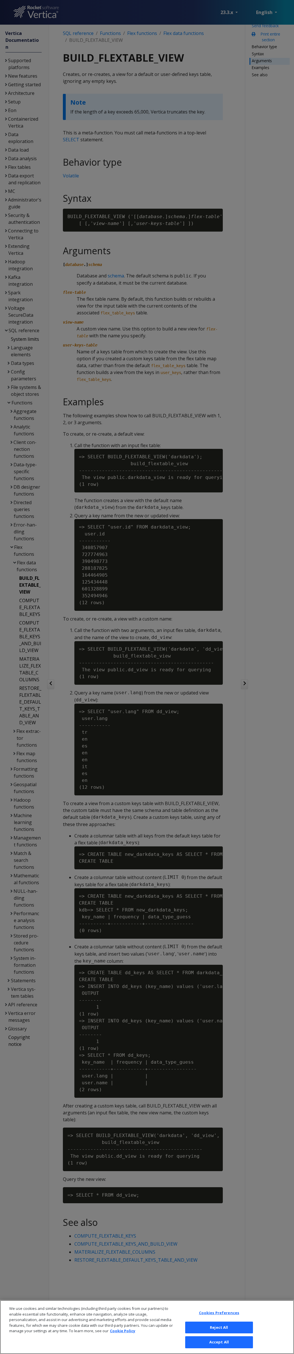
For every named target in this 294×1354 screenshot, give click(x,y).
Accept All (219, 1342)
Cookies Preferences (219, 1312)
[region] (147, 1327)
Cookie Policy (122, 1330)
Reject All (219, 1327)
